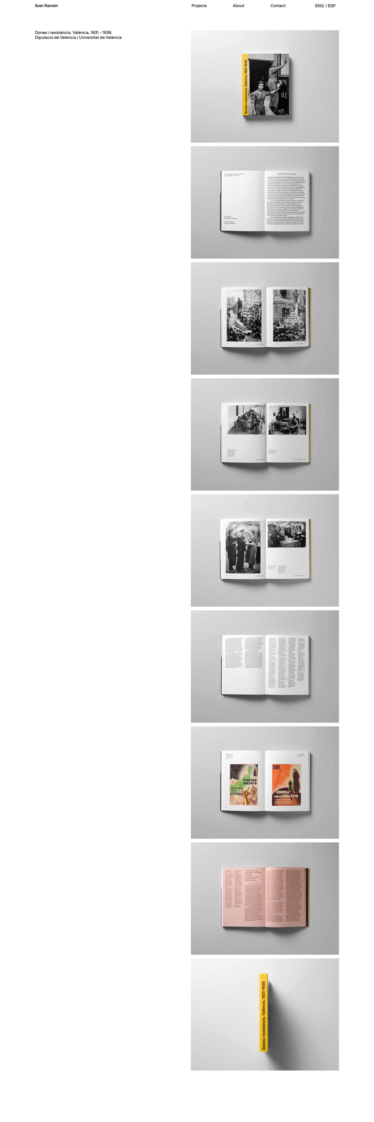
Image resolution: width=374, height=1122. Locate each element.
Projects (199, 5)
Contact (278, 5)
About (238, 5)
